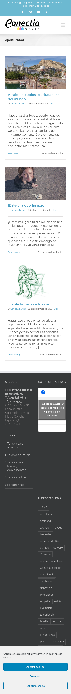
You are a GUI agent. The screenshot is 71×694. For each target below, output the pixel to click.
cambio (44, 547)
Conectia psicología (51, 567)
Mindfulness (15, 484)
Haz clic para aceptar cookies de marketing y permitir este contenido (52, 409)
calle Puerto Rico (50, 541)
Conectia (45, 554)
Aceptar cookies (35, 666)
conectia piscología (51, 561)
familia (44, 621)
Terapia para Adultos (15, 445)
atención (45, 527)
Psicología (58, 641)
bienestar (45, 534)
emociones (46, 594)
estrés (58, 601)
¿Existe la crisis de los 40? (29, 304)
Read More (13, 153)
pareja (43, 641)
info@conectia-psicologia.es (35, 6)
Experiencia (47, 614)
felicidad (57, 621)
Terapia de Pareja (18, 455)
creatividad (46, 581)
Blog (52, 104)
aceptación (46, 514)
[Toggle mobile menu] (63, 25)
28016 (43, 507)
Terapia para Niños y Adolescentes (16, 466)
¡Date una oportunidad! (26, 205)
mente (44, 628)
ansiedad (45, 520)
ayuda (58, 527)
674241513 (28, 3)
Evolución (46, 608)
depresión (46, 588)
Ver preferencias (35, 685)
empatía (45, 601)
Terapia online (16, 477)
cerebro (58, 547)
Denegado (35, 676)
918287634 (16, 3)
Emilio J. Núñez (18, 104)
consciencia (47, 574)
